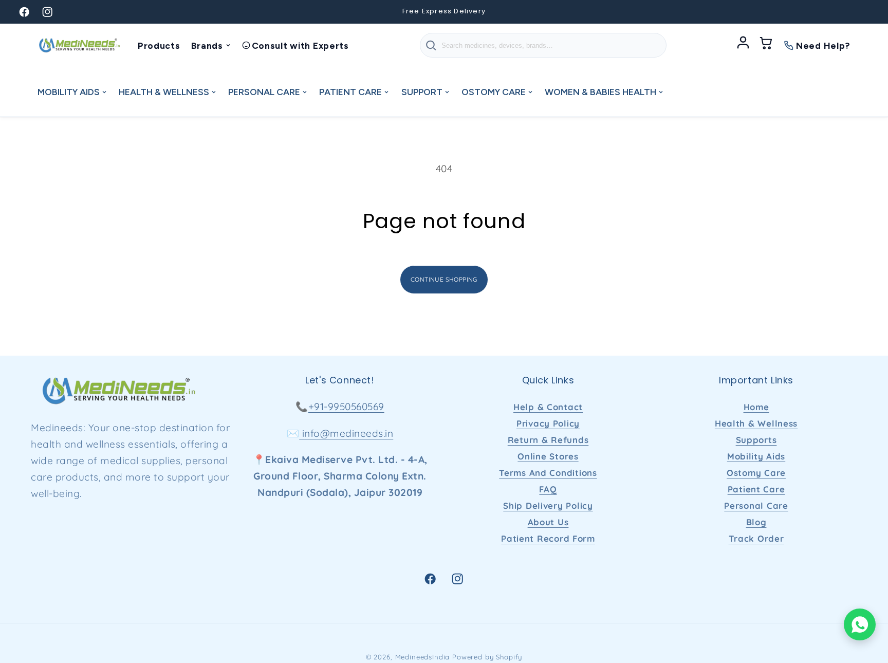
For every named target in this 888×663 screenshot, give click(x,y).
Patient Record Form (548, 538)
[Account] (743, 45)
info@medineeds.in (346, 433)
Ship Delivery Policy (548, 505)
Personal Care (756, 505)
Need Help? (823, 45)
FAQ (548, 489)
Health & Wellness (756, 423)
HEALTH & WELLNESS (164, 91)
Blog (756, 522)
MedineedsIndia (422, 657)
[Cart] (766, 45)
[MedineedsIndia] (79, 45)
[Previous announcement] (276, 12)
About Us (548, 522)
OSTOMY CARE (493, 91)
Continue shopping (444, 279)
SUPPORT (421, 91)
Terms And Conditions (548, 472)
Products (159, 45)
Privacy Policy (548, 423)
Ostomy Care (756, 472)
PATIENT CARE (350, 91)
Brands (207, 45)
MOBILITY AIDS (69, 91)
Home (756, 406)
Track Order (756, 538)
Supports (756, 439)
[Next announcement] (611, 12)
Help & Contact (548, 406)
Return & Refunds (548, 439)
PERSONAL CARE (264, 91)
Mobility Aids (756, 456)
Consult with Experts (300, 45)
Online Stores (547, 456)
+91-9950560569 (346, 406)
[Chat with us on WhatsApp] (860, 624)
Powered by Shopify (487, 657)
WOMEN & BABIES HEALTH (600, 91)
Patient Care (756, 489)
